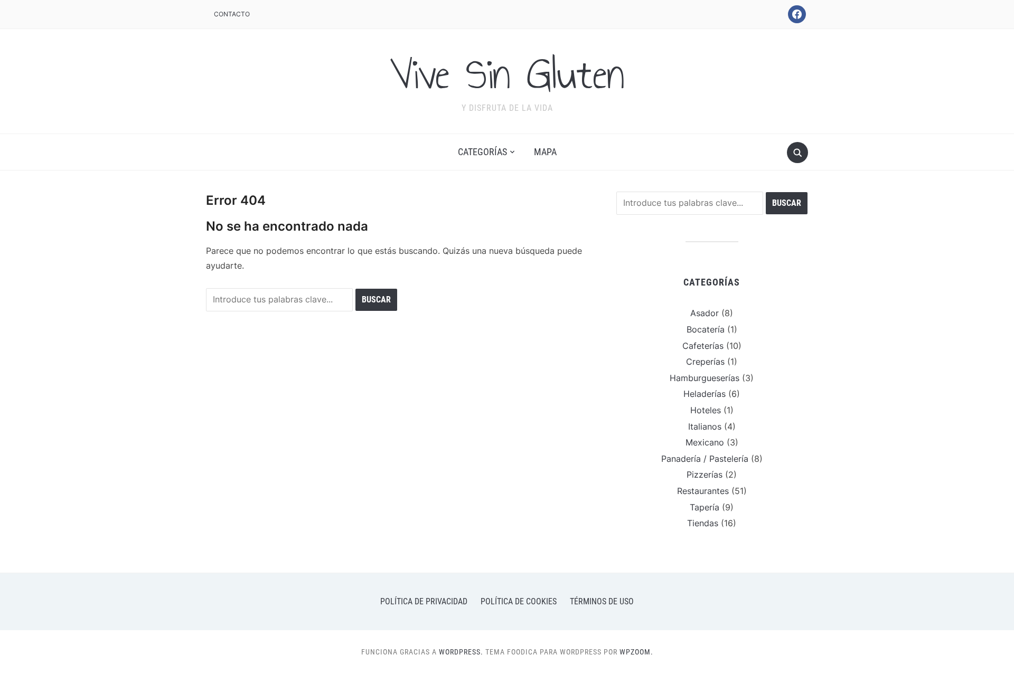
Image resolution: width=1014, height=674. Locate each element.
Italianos (704, 426)
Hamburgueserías (704, 378)
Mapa (545, 151)
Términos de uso (602, 601)
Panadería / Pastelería (704, 458)
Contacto (232, 14)
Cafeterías (703, 345)
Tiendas (702, 523)
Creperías (705, 361)
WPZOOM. (636, 652)
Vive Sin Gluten (507, 74)
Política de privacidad (423, 601)
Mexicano (705, 442)
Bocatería (706, 329)
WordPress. (461, 652)
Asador (704, 313)
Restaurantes (703, 491)
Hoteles (705, 410)
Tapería (704, 507)
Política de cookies (519, 601)
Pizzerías (704, 474)
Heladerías (704, 393)
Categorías (482, 151)
